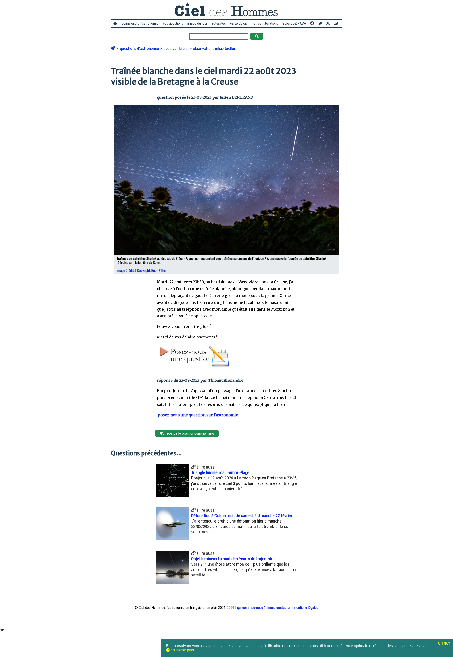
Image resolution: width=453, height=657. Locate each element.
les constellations (265, 23)
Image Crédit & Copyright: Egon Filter (142, 271)
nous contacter (279, 607)
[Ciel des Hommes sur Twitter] (320, 23)
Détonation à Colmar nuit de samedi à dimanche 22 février (241, 515)
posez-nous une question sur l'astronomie (197, 415)
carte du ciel (239, 23)
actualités (219, 23)
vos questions (173, 23)
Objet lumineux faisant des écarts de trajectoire (233, 558)
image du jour (197, 23)
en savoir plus (182, 650)
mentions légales (306, 607)
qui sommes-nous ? (251, 607)
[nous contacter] (336, 23)
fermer (444, 642)
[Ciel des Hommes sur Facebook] (312, 23)
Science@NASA (294, 23)
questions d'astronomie (140, 48)
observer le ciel (176, 48)
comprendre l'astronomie (140, 23)
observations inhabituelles (214, 48)
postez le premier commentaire (189, 433)
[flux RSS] (328, 23)
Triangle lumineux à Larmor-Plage (220, 472)
